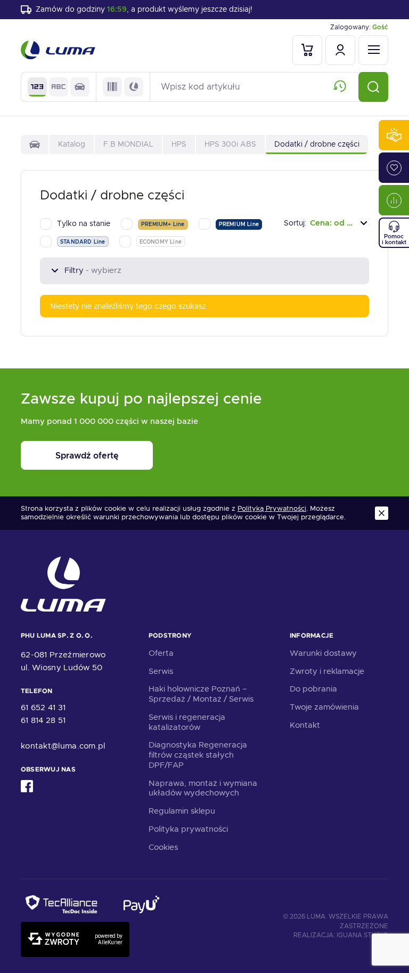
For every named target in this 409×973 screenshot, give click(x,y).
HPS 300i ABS (230, 144)
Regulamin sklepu (182, 811)
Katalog (71, 144)
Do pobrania (313, 689)
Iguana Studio (362, 935)
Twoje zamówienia (324, 707)
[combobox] (326, 223)
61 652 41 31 (43, 707)
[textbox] (326, 223)
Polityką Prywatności (272, 508)
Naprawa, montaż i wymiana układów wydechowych (203, 788)
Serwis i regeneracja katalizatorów (187, 722)
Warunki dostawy (323, 653)
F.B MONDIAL (128, 144)
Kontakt (305, 725)
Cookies (163, 847)
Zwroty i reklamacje (327, 671)
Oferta (161, 653)
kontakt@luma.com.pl (63, 746)
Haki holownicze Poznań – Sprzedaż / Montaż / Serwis (201, 694)
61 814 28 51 (43, 720)
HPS (178, 144)
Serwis (161, 671)
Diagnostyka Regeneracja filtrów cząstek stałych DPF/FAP (198, 755)
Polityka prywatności (188, 829)
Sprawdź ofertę (86, 455)
